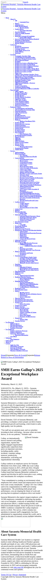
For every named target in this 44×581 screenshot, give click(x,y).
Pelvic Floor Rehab (25, 315)
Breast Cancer (24, 160)
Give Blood (13, 336)
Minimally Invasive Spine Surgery (29, 262)
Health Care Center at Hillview (24, 67)
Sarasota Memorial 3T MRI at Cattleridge (27, 88)
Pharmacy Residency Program (19, 350)
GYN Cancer (23, 313)
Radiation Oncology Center (23, 80)
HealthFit (18, 61)
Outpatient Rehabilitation (27, 285)
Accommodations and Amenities (24, 108)
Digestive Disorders (20, 211)
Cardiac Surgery (24, 203)
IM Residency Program (16, 346)
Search (25, 2)
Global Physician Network (27, 219)
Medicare (17, 119)
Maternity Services (20, 241)
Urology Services (20, 306)
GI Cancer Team (24, 175)
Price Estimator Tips (25, 134)
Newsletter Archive (20, 98)
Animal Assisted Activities (27, 186)
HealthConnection (20, 115)
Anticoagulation (19, 152)
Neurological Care (20, 255)
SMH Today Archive (21, 100)
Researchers (23, 234)
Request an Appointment (22, 47)
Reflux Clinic (23, 213)
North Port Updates (20, 104)
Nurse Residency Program (17, 349)
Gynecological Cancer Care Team (29, 183)
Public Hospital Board (21, 26)
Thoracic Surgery (20, 298)
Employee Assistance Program (18, 330)
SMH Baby (18, 139)
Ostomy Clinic (24, 319)
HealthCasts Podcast (21, 94)
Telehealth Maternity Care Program (30, 250)
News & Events (14, 90)
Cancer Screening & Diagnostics (29, 168)
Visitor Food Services (21, 112)
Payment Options (20, 129)
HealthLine (18, 46)
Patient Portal (19, 128)
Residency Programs (16, 328)
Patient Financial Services (22, 126)
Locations (13, 54)
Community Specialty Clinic (23, 56)
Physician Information (26, 146)
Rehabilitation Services (21, 281)
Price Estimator (19, 132)
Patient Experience (20, 125)
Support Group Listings (21, 142)
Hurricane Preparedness (22, 105)
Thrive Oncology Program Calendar (30, 194)
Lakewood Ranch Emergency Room (30, 216)
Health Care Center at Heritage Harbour (27, 66)
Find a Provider (24, 311)
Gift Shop (18, 114)
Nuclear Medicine (25, 279)
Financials (18, 34)
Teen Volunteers (14, 339)
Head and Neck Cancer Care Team (29, 182)
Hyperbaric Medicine (21, 226)
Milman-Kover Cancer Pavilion (24, 77)
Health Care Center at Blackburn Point (26, 63)
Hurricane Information (21, 335)
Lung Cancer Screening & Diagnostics (30, 185)
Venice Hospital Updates (22, 101)
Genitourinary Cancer (26, 163)
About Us (13, 19)
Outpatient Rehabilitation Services (29, 193)
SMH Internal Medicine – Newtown (25, 83)
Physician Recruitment (16, 326)
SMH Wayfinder (19, 141)
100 (16, 20)
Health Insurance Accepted (22, 117)
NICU (21, 247)
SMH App (18, 138)
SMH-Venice (18, 84)
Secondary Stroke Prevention (28, 258)
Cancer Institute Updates (22, 102)
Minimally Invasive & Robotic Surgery (31, 294)
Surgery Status (19, 143)
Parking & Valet (19, 122)
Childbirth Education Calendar (33, 245)
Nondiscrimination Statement (23, 41)
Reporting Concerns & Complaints (25, 36)
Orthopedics (18, 265)
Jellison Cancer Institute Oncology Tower (26, 74)
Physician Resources (16, 325)
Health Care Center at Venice (23, 71)
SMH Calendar (19, 91)
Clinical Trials (24, 231)
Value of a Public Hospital (22, 33)
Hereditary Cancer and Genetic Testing (31, 173)
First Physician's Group (21, 221)
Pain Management (20, 271)
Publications (23, 236)
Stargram (18, 53)
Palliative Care (19, 272)
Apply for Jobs (14, 345)
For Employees (10, 329)
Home (7, 17)
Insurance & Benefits (16, 347)
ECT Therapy (23, 155)
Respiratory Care (20, 288)
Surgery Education (25, 296)
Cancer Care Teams (25, 169)
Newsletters (23, 254)
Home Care (18, 73)
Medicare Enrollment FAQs (27, 121)
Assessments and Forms (26, 253)
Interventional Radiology (27, 278)
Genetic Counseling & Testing (28, 312)
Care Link (22, 224)
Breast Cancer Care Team (27, 179)
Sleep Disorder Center (21, 289)
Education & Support (26, 267)
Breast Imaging (24, 309)
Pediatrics (18, 274)
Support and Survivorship (27, 172)
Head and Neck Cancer (26, 166)
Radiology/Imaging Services (23, 277)
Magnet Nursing (19, 43)
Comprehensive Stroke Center (28, 257)
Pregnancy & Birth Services (27, 316)
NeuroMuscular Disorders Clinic (29, 260)
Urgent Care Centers (21, 85)
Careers (8, 343)
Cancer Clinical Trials (26, 170)
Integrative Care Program (22, 228)
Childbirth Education (26, 244)
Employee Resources (16, 332)
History (17, 23)
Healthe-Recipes (19, 95)
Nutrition (17, 264)
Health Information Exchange (23, 135)
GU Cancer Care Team (26, 176)
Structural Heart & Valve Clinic (29, 207)
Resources (22, 199)
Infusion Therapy (20, 227)
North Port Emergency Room (28, 217)
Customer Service (20, 49)
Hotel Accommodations (21, 118)
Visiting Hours (19, 149)
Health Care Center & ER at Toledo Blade (27, 68)
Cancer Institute (19, 158)
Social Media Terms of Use (22, 50)
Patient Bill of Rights (26, 37)
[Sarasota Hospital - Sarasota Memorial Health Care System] (22, 7)
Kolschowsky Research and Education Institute (28, 75)
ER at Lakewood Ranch (22, 60)
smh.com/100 (18, 567)
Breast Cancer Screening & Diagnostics (31, 196)
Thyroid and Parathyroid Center (29, 200)
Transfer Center (19, 145)
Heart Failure (24, 206)
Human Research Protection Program (30, 233)
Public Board (9, 340)
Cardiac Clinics (24, 204)
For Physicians (10, 322)
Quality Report (19, 29)
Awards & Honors (20, 32)
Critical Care (19, 209)
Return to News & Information (12, 357)
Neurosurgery (24, 295)
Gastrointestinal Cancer (26, 159)
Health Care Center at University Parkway (27, 70)
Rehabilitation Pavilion (21, 81)
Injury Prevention (25, 304)
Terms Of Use (6, 575)
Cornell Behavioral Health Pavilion (25, 57)
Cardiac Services (20, 202)
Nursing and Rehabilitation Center (25, 78)
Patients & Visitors (15, 107)
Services (12, 151)
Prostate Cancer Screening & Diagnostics (31, 177)
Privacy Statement (19, 575)
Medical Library (15, 323)
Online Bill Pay (19, 51)
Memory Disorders (20, 251)
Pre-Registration (20, 131)
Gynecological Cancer (26, 162)
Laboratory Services (21, 240)
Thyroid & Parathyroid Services (24, 301)
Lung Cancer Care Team (27, 180)
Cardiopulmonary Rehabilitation (29, 287)
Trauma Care (19, 302)
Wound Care (18, 318)
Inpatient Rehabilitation (26, 282)
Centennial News (24, 22)
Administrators (19, 24)
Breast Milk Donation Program (28, 243)
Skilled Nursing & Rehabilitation (29, 284)
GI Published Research (26, 192)
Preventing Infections (26, 30)
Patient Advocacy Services (22, 124)
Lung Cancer (23, 165)
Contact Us (13, 44)
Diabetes (17, 210)
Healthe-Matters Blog (21, 92)
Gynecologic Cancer (25, 187)
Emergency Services (20, 214)
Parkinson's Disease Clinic (27, 261)
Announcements (24, 237)
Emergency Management (17, 333)
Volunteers (9, 338)
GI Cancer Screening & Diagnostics (30, 197)
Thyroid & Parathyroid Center (24, 299)
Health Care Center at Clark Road (25, 64)
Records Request (19, 136)
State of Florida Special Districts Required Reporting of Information (27, 39)
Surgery (17, 291)
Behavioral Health (20, 153)
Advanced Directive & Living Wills (25, 109)
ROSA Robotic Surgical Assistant (29, 268)
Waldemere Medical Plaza (22, 87)
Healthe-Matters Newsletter (23, 97)
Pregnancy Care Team (26, 248)
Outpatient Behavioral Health (28, 156)
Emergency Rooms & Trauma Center (25, 58)
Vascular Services (20, 321)
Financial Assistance (20, 111)
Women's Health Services (22, 308)
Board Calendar (24, 27)
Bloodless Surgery (25, 292)
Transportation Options (21, 148)
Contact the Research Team (27, 238)
